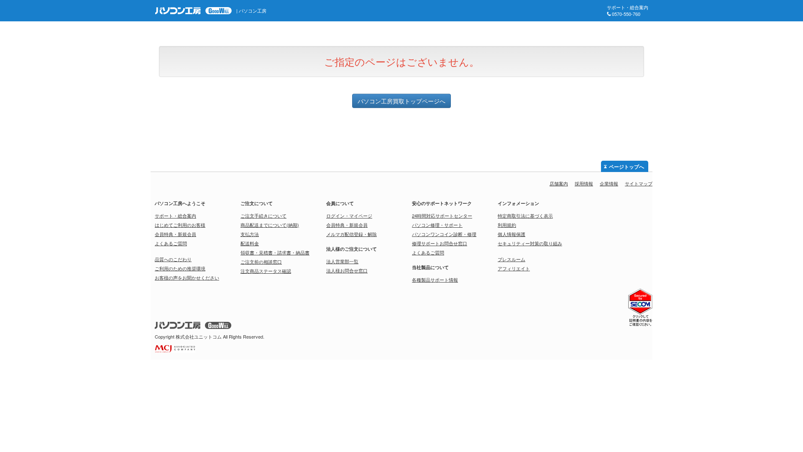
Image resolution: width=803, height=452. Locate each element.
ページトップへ (626, 167)
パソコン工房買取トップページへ (401, 101)
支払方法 (249, 234)
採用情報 (584, 183)
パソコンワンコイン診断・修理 (444, 234)
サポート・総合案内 (175, 215)
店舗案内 (559, 183)
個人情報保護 (511, 234)
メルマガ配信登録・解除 (351, 234)
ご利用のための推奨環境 (180, 268)
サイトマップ (638, 183)
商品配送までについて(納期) (269, 224)
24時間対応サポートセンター (442, 215)
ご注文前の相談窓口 (261, 261)
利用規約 (507, 224)
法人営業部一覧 (342, 261)
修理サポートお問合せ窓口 (439, 243)
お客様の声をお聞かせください (187, 277)
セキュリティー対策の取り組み (530, 243)
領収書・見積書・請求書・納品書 (274, 252)
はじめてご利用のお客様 (180, 224)
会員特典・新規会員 (175, 234)
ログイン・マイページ (349, 215)
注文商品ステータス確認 (265, 270)
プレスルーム (511, 259)
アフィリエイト (514, 268)
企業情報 (609, 183)
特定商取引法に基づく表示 (525, 215)
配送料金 (249, 243)
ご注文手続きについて (263, 215)
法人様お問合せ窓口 (347, 270)
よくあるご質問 (171, 243)
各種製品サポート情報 (435, 279)
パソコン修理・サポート (437, 224)
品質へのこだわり (173, 259)
